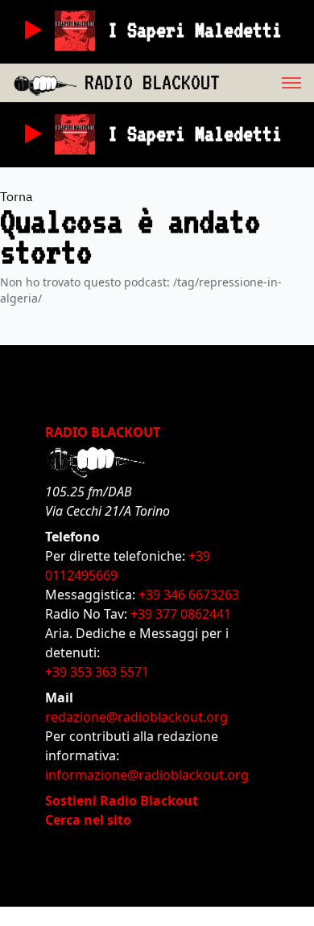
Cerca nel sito (88, 820)
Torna (16, 196)
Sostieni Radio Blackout (121, 800)
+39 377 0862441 (180, 614)
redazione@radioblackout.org (136, 717)
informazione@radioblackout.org (147, 775)
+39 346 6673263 (188, 594)
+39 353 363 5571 (97, 672)
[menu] (267, 83)
